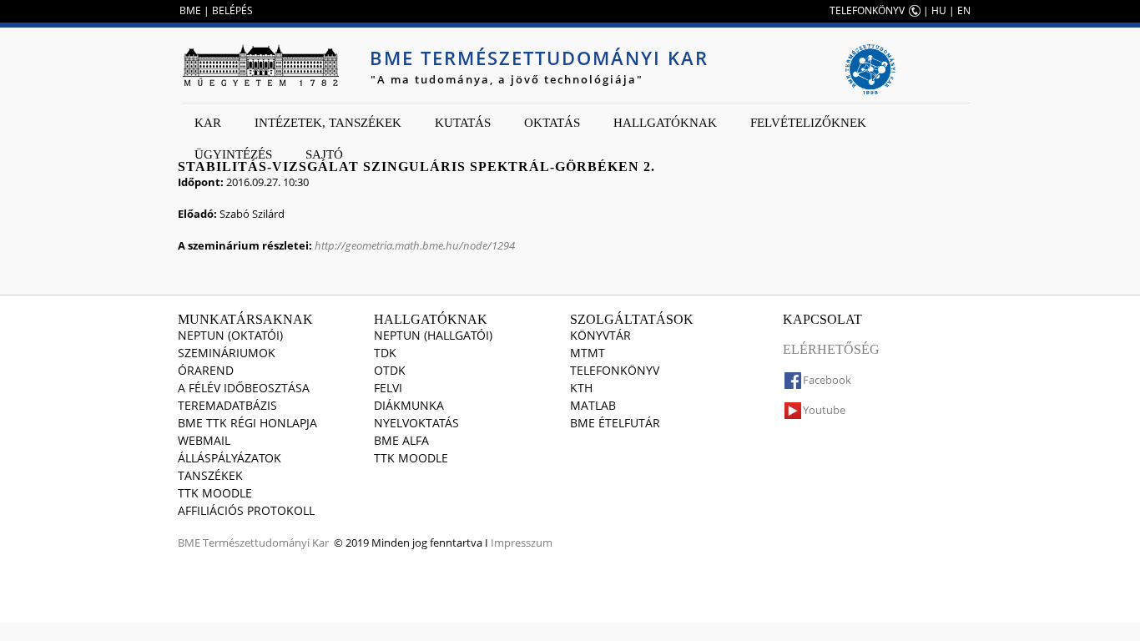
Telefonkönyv (614, 370)
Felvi (388, 388)
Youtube (824, 409)
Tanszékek (210, 475)
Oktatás (552, 122)
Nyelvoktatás (416, 423)
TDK (385, 353)
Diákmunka (409, 405)
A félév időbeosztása (244, 388)
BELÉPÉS (232, 10)
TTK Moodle (215, 493)
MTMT (587, 353)
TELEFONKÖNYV (867, 10)
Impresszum (521, 542)
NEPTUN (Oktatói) (230, 335)
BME (190, 10)
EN (964, 10)
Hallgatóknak (665, 122)
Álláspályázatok (229, 458)
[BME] (260, 65)
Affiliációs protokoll (246, 510)
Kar (207, 122)
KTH (581, 388)
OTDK (390, 370)
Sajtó (324, 154)
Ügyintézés (233, 154)
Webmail (204, 440)
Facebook (827, 379)
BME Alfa (401, 440)
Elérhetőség (831, 349)
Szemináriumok (226, 353)
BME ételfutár (615, 423)
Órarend (206, 370)
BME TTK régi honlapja (247, 423)
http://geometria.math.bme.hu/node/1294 (415, 245)
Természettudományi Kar (266, 542)
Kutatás (463, 122)
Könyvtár (600, 335)
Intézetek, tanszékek (328, 122)
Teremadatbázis (227, 405)
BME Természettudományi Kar (539, 57)
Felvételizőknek (808, 122)
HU (938, 10)
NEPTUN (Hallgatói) (433, 335)
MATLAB (593, 405)
